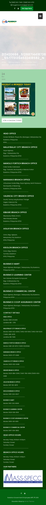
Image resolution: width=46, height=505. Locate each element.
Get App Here (27, 8)
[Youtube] (18, 8)
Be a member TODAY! (12, 120)
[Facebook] (14, 8)
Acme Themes (29, 501)
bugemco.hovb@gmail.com (23, 5)
